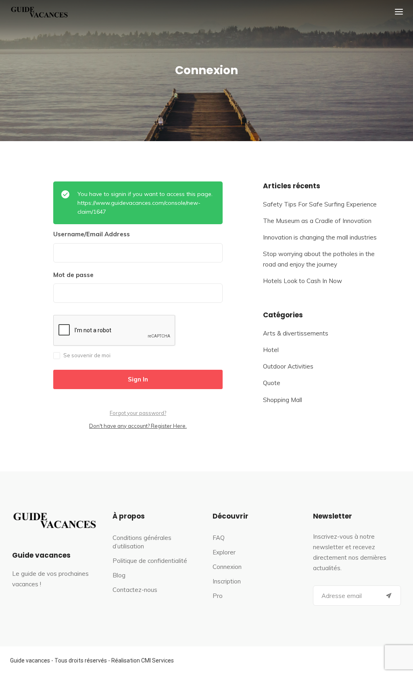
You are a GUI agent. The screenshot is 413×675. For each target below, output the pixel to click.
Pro (218, 596)
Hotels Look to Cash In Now (302, 281)
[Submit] (389, 595)
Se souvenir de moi (87, 355)
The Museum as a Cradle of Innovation (317, 221)
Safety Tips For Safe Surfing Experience (320, 204)
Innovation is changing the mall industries (320, 237)
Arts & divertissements (295, 333)
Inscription (227, 581)
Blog (119, 575)
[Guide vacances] (40, 12)
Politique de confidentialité (150, 561)
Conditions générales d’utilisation (142, 542)
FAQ (219, 538)
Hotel (271, 350)
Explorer (224, 552)
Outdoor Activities (288, 366)
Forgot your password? (138, 413)
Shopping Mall (282, 400)
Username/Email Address (91, 234)
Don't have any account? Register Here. (138, 426)
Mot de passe (73, 275)
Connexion (227, 567)
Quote (271, 383)
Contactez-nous (135, 590)
